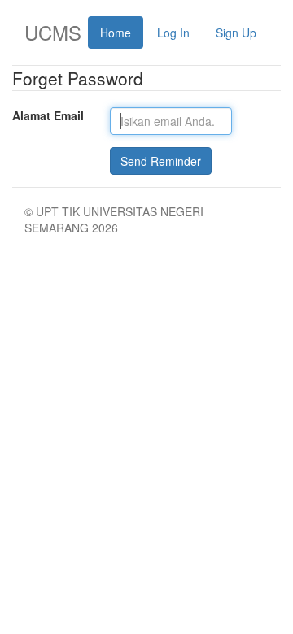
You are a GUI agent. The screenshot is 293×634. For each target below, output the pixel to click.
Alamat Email (48, 115)
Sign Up (236, 32)
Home (115, 32)
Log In (173, 32)
